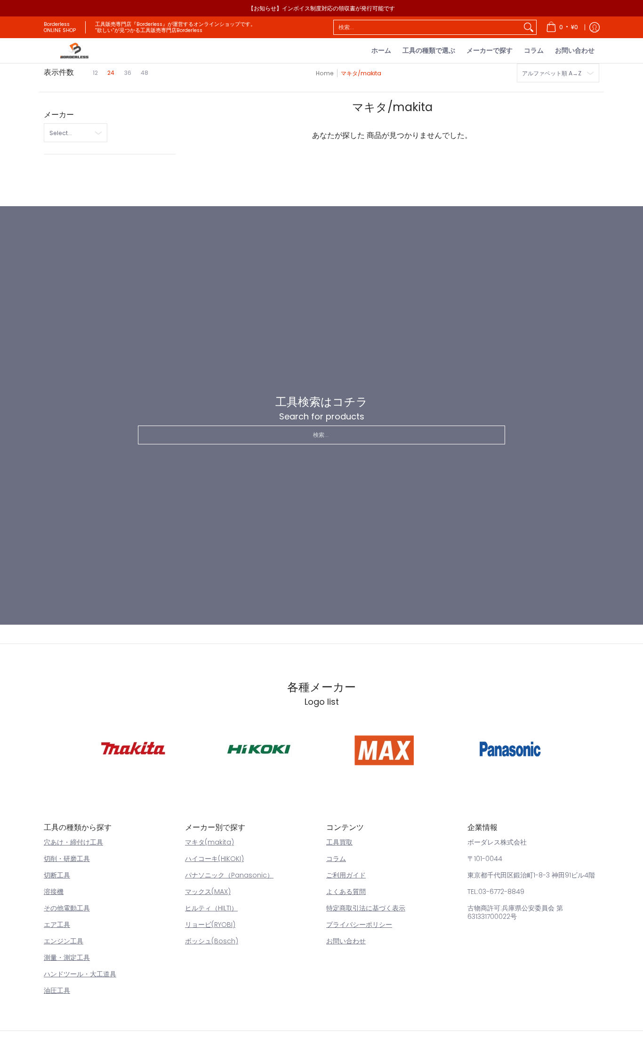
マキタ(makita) (209, 842)
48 (144, 73)
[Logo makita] (133, 748)
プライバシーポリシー (359, 924)
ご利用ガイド (346, 875)
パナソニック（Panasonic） (229, 875)
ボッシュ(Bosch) (211, 941)
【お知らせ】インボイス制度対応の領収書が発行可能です (321, 8)
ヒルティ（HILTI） (211, 908)
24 (110, 73)
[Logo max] (384, 748)
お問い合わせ (346, 941)
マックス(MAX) (208, 891)
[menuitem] (562, 27)
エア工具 (57, 924)
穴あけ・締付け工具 (73, 842)
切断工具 (57, 875)
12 (95, 73)
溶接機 (54, 891)
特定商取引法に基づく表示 (365, 908)
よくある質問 (346, 891)
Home (325, 73)
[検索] (528, 27)
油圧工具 (57, 990)
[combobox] (427, 27)
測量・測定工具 (67, 957)
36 (127, 73)
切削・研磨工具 (67, 858)
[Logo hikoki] (259, 748)
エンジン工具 (63, 941)
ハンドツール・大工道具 (80, 974)
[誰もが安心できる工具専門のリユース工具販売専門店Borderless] (74, 50)
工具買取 (339, 842)
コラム (336, 858)
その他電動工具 (67, 908)
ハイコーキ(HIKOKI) (214, 858)
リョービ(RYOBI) (210, 924)
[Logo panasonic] (510, 748)
